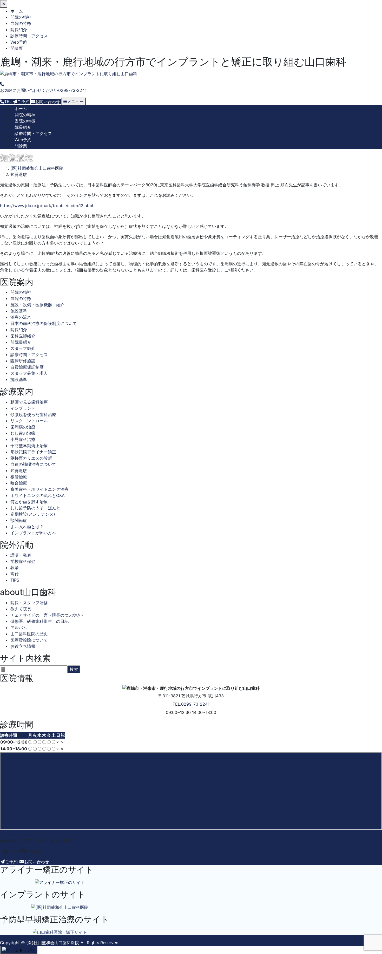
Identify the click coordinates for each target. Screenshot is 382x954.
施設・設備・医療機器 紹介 (37, 304)
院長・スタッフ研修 (29, 602)
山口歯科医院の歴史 (29, 633)
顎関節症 (18, 520)
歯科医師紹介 (22, 335)
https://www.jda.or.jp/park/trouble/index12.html (46, 205)
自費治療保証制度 (27, 367)
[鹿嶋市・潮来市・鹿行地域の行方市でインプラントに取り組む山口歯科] (68, 74)
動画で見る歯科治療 (29, 402)
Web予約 (18, 42)
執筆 (14, 567)
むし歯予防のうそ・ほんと (35, 507)
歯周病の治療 (22, 427)
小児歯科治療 (22, 439)
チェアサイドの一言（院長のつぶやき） (47, 615)
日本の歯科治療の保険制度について (43, 323)
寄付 (14, 573)
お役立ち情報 (22, 646)
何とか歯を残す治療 (29, 501)
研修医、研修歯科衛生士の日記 (39, 621)
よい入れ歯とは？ (27, 526)
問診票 (16, 48)
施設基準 (18, 311)
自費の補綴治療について (33, 464)
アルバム (18, 627)
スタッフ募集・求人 (29, 373)
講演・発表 (20, 555)
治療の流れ (20, 317)
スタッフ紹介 (22, 348)
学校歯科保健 (22, 561)
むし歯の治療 (22, 433)
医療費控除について (29, 640)
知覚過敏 (18, 470)
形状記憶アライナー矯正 (33, 451)
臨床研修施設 (22, 360)
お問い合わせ (36, 861)
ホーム (16, 10)
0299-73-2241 (195, 704)
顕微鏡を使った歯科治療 (33, 414)
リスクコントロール (29, 420)
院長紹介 (18, 29)
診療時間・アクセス (29, 35)
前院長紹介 (20, 342)
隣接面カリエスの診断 (31, 458)
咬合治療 (18, 483)
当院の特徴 (20, 23)
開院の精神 (20, 17)
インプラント (22, 408)
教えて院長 (20, 608)
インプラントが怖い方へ (33, 532)
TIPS (14, 580)
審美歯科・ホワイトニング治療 (39, 489)
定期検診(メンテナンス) (32, 514)
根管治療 (18, 476)
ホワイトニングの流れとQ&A (37, 495)
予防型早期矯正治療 (29, 445)
